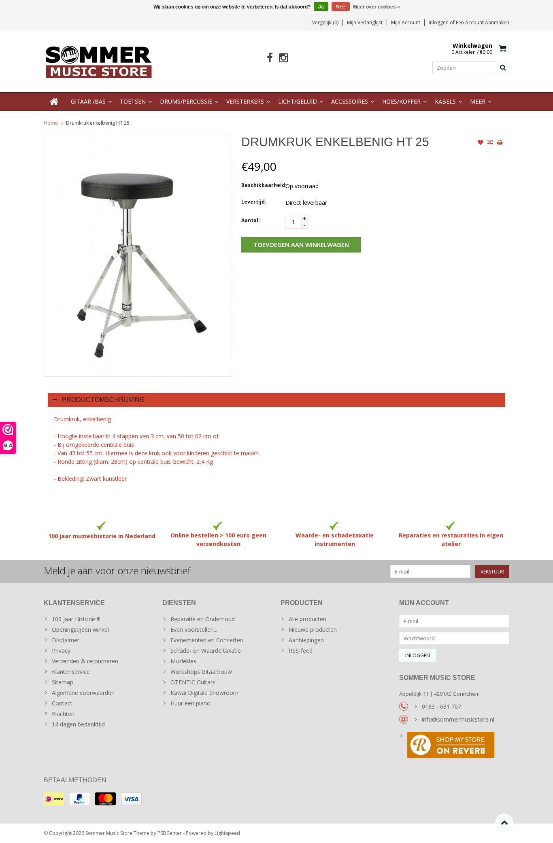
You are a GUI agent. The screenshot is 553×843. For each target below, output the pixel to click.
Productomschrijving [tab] (103, 399)
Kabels (445, 101)
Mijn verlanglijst (365, 22)
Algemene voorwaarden (83, 692)
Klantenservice (71, 671)
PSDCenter (169, 833)
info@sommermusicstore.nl (458, 719)
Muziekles (183, 661)
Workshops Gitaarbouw (201, 671)
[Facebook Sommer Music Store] (270, 58)
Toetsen (133, 101)
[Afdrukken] (500, 143)
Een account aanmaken (482, 22)
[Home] (54, 101)
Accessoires (349, 101)
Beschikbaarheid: (261, 185)
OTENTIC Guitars (192, 682)
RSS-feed (301, 650)
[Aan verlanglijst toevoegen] (480, 143)
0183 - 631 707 (441, 706)
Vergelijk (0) (325, 22)
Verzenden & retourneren (85, 661)
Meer (477, 101)
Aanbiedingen (306, 640)
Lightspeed (227, 833)
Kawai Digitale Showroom (204, 692)
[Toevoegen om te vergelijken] (490, 143)
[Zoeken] (502, 67)
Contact (62, 703)
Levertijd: (253, 201)
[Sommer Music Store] (99, 60)
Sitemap (62, 682)
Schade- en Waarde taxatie (205, 650)
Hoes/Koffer (401, 101)
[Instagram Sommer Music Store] (283, 58)
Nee (340, 7)
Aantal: (250, 220)
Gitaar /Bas (88, 101)
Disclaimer (65, 640)
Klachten (63, 714)
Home (51, 122)
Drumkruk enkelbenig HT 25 (98, 122)
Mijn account (405, 22)
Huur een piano (190, 703)
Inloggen (439, 22)
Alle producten (307, 619)
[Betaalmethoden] (54, 798)
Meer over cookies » (376, 7)
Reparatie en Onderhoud (202, 619)
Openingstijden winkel (80, 629)
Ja (321, 7)
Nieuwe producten (313, 629)
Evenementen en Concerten (206, 640)
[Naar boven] (504, 822)
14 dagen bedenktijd (78, 724)
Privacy (61, 650)
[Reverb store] (454, 746)
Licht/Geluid (297, 101)
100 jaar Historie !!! (76, 619)
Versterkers (245, 101)
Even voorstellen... (193, 629)
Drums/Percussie (186, 101)
